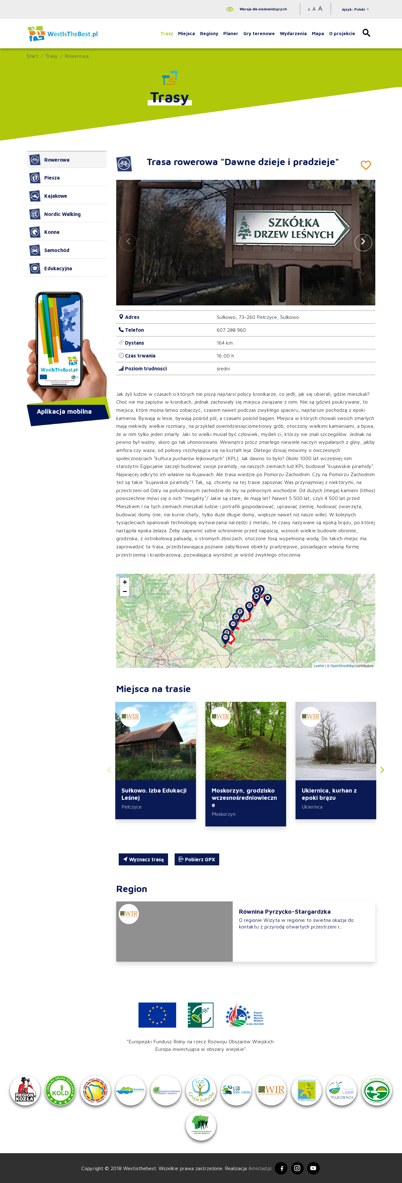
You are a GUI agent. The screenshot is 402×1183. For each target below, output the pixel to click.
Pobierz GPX (199, 859)
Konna (51, 232)
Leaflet (319, 665)
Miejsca (186, 33)
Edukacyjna (58, 268)
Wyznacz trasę (146, 859)
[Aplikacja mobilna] (67, 349)
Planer (230, 33)
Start (32, 56)
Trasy (166, 33)
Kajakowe (55, 196)
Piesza (52, 177)
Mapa (318, 33)
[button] (363, 242)
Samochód (56, 250)
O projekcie (342, 33)
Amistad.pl (259, 1168)
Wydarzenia (293, 33)
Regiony (209, 33)
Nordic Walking (62, 214)
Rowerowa (77, 56)
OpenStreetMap (342, 665)
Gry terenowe (259, 33)
